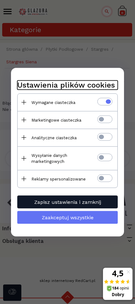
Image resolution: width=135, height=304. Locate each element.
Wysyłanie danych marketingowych (49, 158)
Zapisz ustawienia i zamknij (67, 202)
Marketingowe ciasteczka (56, 120)
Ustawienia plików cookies (66, 84)
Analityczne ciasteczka (54, 137)
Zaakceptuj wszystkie (68, 217)
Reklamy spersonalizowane (58, 178)
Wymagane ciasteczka (53, 102)
